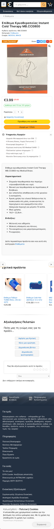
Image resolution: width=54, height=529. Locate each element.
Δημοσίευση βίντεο (27, 347)
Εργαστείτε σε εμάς (11, 458)
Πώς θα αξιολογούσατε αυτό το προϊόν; (25, 366)
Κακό (37, 369)
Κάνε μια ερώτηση (27, 343)
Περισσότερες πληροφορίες (13, 520)
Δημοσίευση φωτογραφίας (27, 353)
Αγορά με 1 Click (27, 127)
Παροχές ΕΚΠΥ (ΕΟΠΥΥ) (13, 481)
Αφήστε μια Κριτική (27, 338)
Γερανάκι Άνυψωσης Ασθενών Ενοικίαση (20, 504)
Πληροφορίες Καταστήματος (40, 398)
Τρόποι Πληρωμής (10, 448)
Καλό (43, 369)
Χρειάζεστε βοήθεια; (14, 398)
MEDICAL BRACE (14, 35)
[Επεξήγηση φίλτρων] (36, 139)
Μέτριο (40, 369)
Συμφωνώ (41, 524)
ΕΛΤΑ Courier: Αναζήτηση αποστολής (18, 474)
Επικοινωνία (8, 451)
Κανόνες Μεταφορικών (12, 445)
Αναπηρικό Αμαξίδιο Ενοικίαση (15, 498)
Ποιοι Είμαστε (8, 454)
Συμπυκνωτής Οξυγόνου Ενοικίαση (17, 494)
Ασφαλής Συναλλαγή (15, 117)
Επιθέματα (14, 33)
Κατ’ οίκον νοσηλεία (25, 11)
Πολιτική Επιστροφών (12, 441)
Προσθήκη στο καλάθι (27, 121)
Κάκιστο (34, 369)
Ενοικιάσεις (8, 11)
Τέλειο (46, 369)
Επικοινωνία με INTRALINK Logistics (18, 478)
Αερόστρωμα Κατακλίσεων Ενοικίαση (18, 501)
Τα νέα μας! (8, 471)
